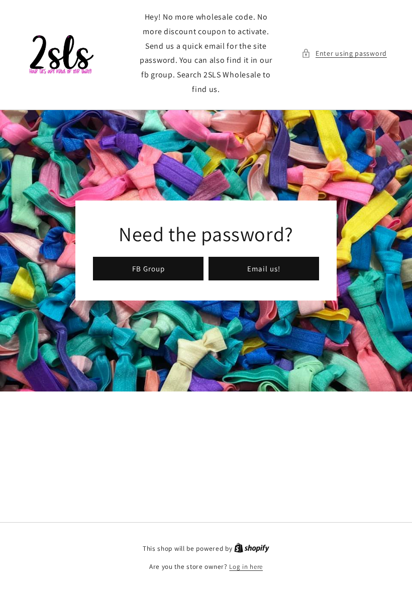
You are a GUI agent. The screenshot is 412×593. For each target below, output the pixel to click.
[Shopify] (251, 548)
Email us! (263, 268)
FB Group (148, 268)
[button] (344, 53)
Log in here (246, 566)
